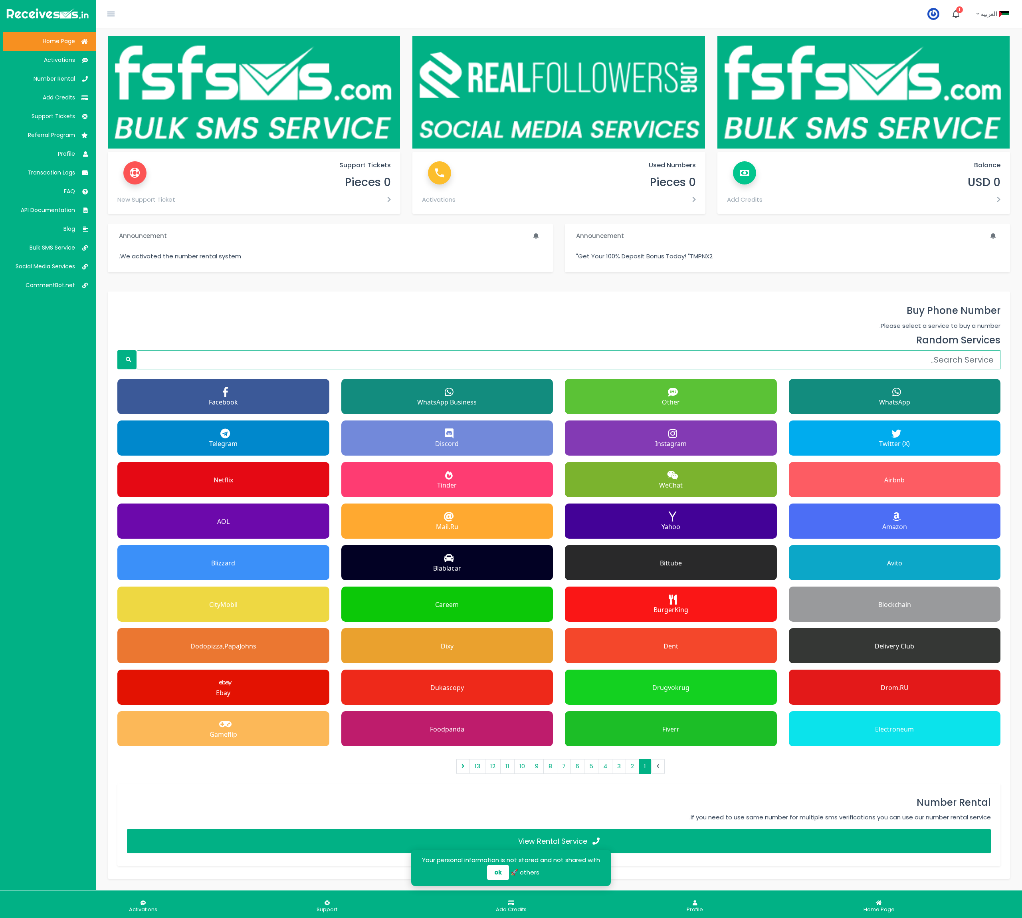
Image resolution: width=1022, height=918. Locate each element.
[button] (992, 14)
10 (522, 766)
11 (507, 766)
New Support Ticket (146, 199)
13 (477, 766)
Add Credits (745, 199)
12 (492, 766)
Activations (439, 199)
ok (498, 872)
